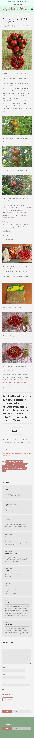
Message (4, 646)
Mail (3, 674)
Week (7, 711)
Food (25, 463)
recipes (4, 466)
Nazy (6, 585)
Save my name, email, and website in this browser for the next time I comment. (16, 693)
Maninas (8, 520)
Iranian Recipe (9, 463)
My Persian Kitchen (9, 25)
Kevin (7, 602)
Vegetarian (17, 26)
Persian (12, 468)
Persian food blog (20, 466)
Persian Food (6, 468)
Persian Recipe (19, 461)
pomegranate (11, 466)
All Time (26, 711)
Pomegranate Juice (8, 449)
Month (16, 711)
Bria (6, 490)
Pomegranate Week (8, 26)
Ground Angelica (10, 461)
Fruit (28, 25)
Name (4, 667)
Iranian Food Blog (18, 463)
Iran (25, 468)
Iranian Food (19, 468)
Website (4, 682)
